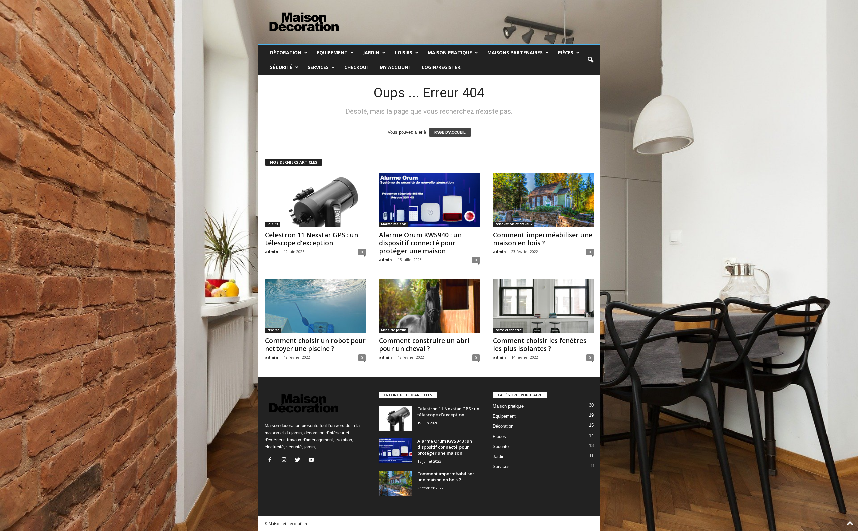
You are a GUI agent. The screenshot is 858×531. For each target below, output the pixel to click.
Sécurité (281, 67)
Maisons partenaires (515, 52)
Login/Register (441, 67)
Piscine (273, 330)
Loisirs (403, 52)
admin (271, 251)
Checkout (357, 67)
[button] (590, 60)
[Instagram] (285, 460)
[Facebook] (272, 460)
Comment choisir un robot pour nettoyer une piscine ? (315, 344)
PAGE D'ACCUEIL (450, 132)
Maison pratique (450, 52)
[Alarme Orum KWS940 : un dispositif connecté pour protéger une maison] (429, 200)
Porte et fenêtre (508, 330)
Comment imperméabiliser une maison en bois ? (542, 238)
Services (318, 67)
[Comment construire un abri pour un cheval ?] (429, 306)
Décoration (285, 52)
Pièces (565, 52)
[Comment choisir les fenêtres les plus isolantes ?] (543, 306)
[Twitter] (299, 460)
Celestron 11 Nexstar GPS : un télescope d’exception (311, 238)
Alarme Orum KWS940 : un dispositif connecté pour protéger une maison (420, 242)
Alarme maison (393, 224)
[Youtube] (312, 460)
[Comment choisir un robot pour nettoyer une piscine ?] (315, 306)
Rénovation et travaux (514, 224)
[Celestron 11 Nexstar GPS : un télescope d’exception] (315, 200)
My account (396, 67)
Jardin (371, 52)
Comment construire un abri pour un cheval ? (424, 344)
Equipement (332, 52)
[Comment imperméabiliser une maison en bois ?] (543, 200)
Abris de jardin (393, 330)
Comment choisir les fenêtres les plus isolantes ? (539, 344)
